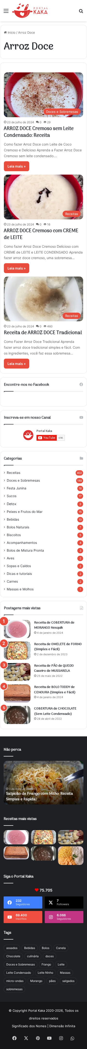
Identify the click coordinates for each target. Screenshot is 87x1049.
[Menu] (6, 12)
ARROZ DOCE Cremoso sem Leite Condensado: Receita (39, 132)
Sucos (11, 496)
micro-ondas (14, 981)
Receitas (13, 473)
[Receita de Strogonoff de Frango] (70, 855)
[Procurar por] (81, 12)
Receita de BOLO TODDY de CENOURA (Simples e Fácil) (55, 689)
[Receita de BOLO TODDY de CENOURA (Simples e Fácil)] (17, 693)
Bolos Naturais (18, 527)
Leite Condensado (18, 972)
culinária (33, 956)
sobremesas (14, 989)
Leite (61, 964)
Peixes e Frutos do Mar (25, 512)
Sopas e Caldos (19, 566)
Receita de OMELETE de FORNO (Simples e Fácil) (58, 646)
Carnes (12, 581)
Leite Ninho (45, 972)
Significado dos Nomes (29, 1026)
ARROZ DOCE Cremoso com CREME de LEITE (41, 234)
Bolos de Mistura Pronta (25, 550)
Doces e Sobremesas (23, 480)
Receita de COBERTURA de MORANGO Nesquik (54, 625)
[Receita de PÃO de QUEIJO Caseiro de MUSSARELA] (17, 672)
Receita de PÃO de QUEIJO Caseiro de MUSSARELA (54, 668)
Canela (61, 948)
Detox (11, 504)
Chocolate (13, 956)
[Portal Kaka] (30, 10)
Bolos (45, 948)
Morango (36, 981)
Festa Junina (16, 488)
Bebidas (13, 519)
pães (52, 981)
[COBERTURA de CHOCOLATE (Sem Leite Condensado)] (17, 715)
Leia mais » (16, 166)
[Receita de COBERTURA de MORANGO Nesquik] (17, 629)
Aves (10, 558)
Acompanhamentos (22, 543)
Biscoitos (14, 535)
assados (11, 948)
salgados (68, 981)
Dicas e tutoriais (19, 574)
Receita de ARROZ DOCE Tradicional (43, 333)
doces (49, 956)
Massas (65, 972)
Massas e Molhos (20, 589)
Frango (46, 964)
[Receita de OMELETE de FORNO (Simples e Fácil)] (17, 650)
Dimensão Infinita (62, 1026)
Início (11, 32)
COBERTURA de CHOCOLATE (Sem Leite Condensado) (55, 711)
